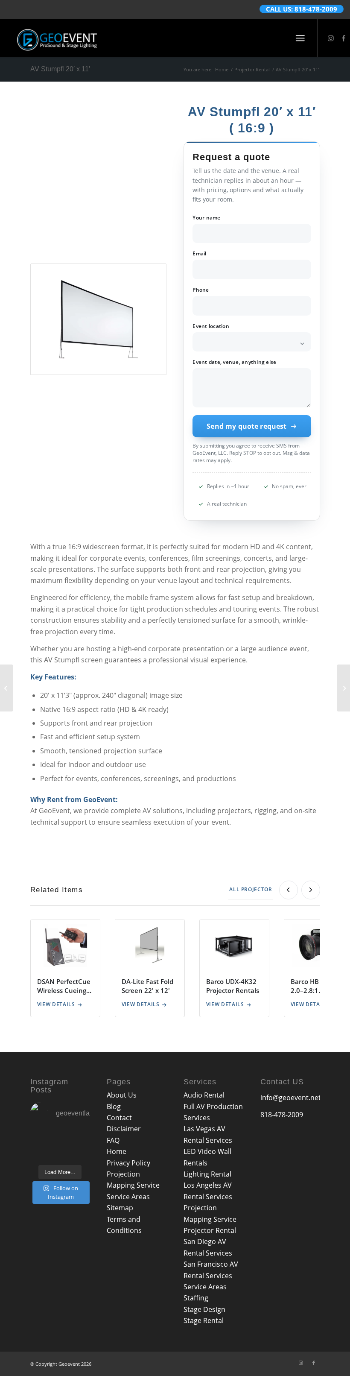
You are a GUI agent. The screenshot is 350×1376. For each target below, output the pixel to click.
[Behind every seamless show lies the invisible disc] (81, 1153)
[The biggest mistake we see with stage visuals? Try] (59, 1153)
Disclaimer (124, 1128)
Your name (206, 218)
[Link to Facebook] (343, 38)
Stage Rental (204, 1320)
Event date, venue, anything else (234, 362)
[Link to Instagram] (330, 38)
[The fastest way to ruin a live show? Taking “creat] (38, 1139)
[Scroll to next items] (310, 890)
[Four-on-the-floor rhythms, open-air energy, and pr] (81, 1139)
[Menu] (300, 38)
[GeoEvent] (57, 38)
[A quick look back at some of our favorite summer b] (59, 1139)
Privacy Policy (128, 1163)
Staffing (196, 1298)
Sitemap (120, 1207)
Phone (200, 290)
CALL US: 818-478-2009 (301, 9)
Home (116, 1151)
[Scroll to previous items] (288, 890)
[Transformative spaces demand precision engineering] (38, 1153)
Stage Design (204, 1309)
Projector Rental (210, 1230)
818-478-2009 (281, 1114)
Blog (114, 1106)
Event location (210, 326)
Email (199, 254)
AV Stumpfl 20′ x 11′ (60, 69)
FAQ (113, 1140)
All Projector (250, 889)
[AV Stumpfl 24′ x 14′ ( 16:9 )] (343, 688)
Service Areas (128, 1196)
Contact (119, 1117)
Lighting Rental (207, 1174)
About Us (122, 1095)
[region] (175, 971)
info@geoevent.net (290, 1097)
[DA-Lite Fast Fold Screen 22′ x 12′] (6, 688)
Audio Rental (204, 1095)
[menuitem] (300, 38)
